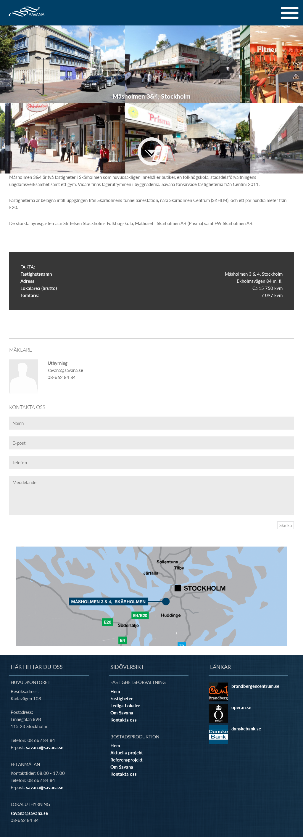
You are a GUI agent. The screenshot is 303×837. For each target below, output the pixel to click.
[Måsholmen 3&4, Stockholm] (151, 596)
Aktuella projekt (126, 752)
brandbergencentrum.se (255, 686)
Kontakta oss (123, 719)
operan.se (241, 707)
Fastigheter (121, 698)
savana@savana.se (44, 747)
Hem (115, 691)
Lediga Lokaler (125, 705)
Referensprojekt (126, 759)
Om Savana (121, 712)
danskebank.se (246, 728)
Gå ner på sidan (151, 151)
